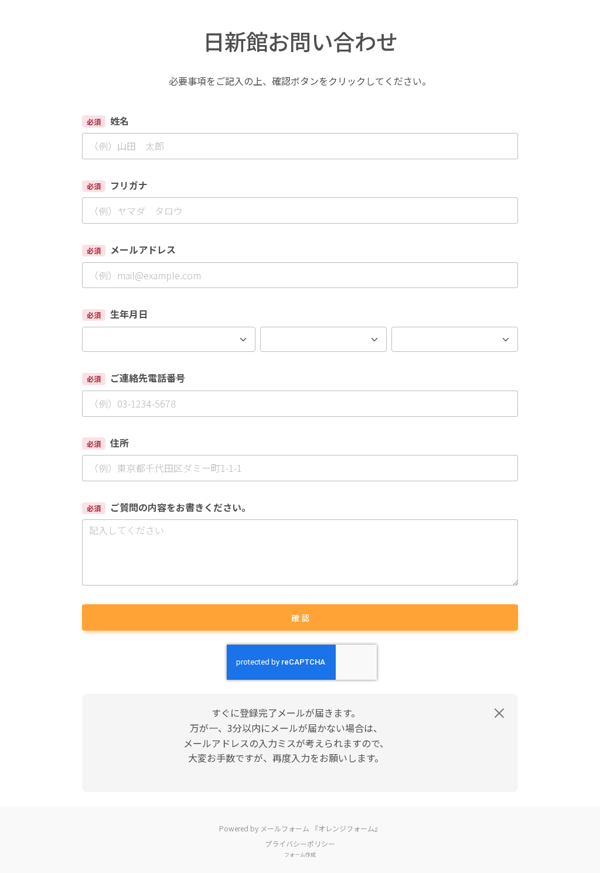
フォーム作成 (300, 854)
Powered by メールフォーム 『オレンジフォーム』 (300, 828)
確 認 (300, 618)
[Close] (499, 713)
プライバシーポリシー (300, 843)
